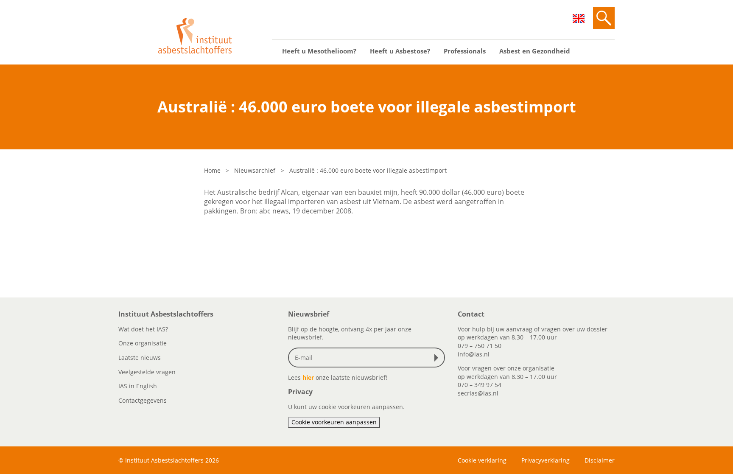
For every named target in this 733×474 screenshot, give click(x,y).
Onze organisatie (142, 343)
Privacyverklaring (545, 460)
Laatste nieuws (139, 357)
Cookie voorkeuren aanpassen (334, 422)
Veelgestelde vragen (147, 372)
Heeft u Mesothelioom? (319, 51)
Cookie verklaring (482, 460)
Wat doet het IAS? (143, 329)
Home (212, 170)
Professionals (465, 51)
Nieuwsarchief (254, 170)
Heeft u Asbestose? (400, 51)
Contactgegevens (142, 400)
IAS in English (137, 386)
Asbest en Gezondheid (534, 51)
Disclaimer (600, 460)
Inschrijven (438, 358)
